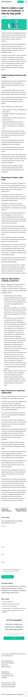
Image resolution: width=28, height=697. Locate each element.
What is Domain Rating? (7, 601)
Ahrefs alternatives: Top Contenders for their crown (14, 608)
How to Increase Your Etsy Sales (9, 606)
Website (3, 562)
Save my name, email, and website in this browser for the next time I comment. (12, 570)
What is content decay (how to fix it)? (10, 604)
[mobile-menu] (26, 2)
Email (2, 554)
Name (3, 547)
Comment (3, 526)
